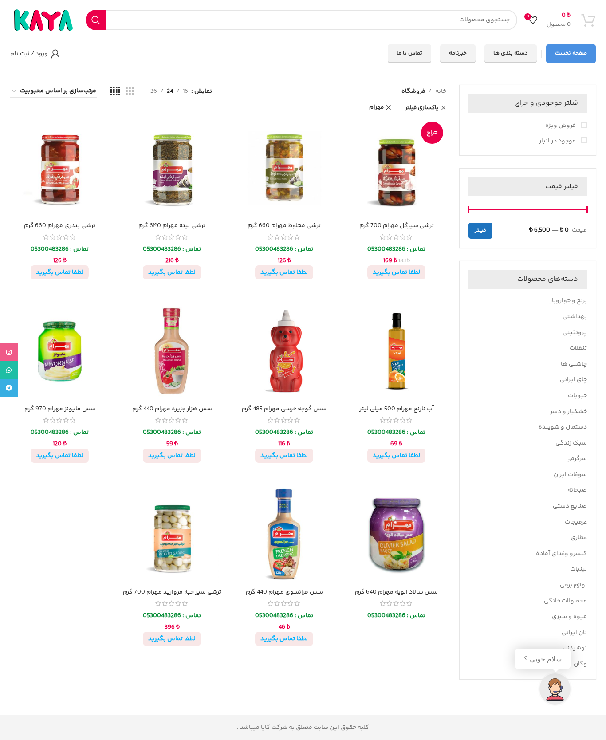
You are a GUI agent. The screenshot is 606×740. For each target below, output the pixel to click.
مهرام (376, 107)
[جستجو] (96, 20)
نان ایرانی (574, 633)
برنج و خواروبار (568, 301)
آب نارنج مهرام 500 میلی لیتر (396, 409)
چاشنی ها (574, 364)
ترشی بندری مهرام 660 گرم (59, 226)
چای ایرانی (573, 380)
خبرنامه (458, 53)
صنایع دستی (570, 506)
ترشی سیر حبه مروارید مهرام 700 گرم (172, 592)
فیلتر (480, 230)
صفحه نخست (571, 53)
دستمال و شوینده (563, 427)
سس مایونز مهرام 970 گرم (59, 409)
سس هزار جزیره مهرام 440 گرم (172, 409)
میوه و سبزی (569, 617)
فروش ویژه (561, 126)
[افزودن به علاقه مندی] (353, 133)
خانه (440, 91)
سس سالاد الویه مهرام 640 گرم (396, 592)
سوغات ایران (570, 475)
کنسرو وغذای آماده (561, 554)
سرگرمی (576, 459)
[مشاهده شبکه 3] (130, 92)
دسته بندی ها (510, 53)
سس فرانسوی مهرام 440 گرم (284, 592)
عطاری (579, 538)
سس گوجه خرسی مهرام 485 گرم (284, 409)
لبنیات (578, 569)
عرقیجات (576, 522)
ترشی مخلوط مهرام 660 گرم (284, 226)
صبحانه (577, 490)
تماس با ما (409, 53)
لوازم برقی (573, 585)
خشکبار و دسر (568, 412)
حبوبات (577, 396)
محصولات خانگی (565, 601)
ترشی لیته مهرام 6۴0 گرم (171, 226)
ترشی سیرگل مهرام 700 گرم (396, 226)
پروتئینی (575, 333)
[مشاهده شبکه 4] (115, 92)
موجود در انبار (558, 141)
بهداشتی (575, 317)
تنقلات (578, 348)
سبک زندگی (571, 443)
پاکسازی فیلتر (422, 108)
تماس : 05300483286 (396, 249)
